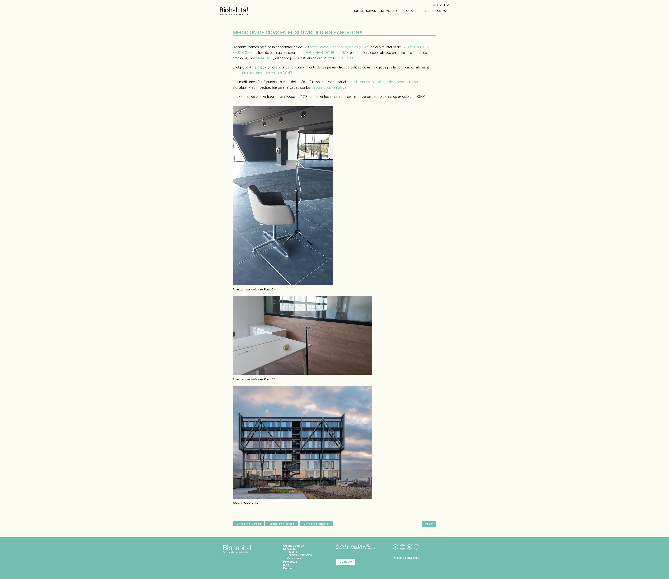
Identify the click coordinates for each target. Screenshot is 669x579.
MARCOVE (264, 58)
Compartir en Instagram (317, 523)
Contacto (442, 11)
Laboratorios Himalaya (329, 87)
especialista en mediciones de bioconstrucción (382, 82)
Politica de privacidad (406, 558)
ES (434, 5)
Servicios (388, 11)
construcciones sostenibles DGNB (266, 73)
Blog (427, 11)
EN (441, 5)
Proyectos (410, 11)
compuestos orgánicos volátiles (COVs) (340, 47)
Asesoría (292, 551)
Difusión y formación (299, 555)
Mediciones (294, 558)
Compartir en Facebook (282, 523)
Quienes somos (365, 11)
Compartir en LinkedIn (249, 523)
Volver (429, 523)
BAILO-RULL (344, 58)
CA (448, 5)
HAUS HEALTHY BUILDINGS (326, 53)
